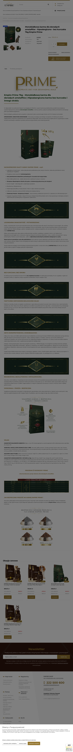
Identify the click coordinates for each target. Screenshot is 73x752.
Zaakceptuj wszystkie (34, 743)
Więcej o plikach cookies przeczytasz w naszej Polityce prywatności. (19, 740)
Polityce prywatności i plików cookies (58, 729)
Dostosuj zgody (22, 743)
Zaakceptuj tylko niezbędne (10, 743)
